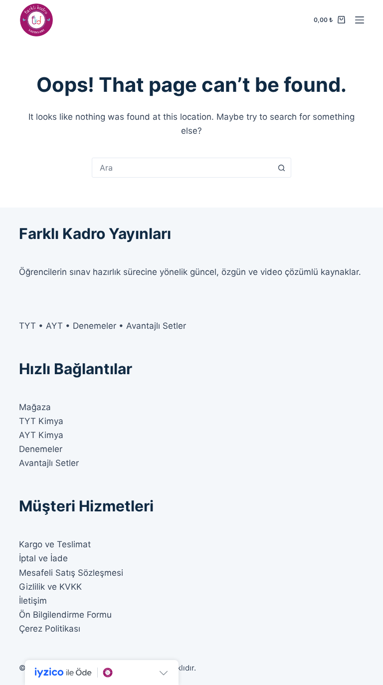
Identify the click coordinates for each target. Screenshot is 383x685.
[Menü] (359, 19)
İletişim (33, 601)
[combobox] (182, 168)
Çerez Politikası (49, 629)
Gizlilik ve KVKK (50, 587)
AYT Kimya (41, 435)
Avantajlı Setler (49, 463)
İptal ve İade (43, 558)
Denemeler (40, 449)
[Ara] (281, 167)
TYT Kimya (41, 421)
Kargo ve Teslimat (55, 544)
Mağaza (35, 407)
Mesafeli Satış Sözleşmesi (71, 573)
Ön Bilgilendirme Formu (65, 615)
